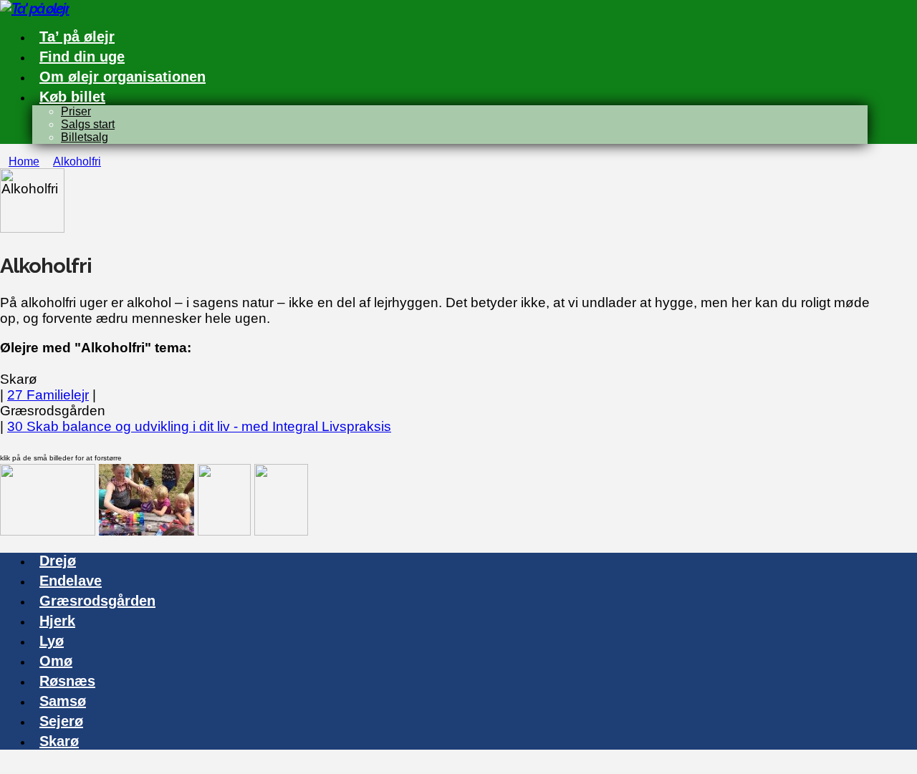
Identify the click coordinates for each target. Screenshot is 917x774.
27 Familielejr (48, 394)
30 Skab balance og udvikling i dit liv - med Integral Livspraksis (199, 426)
